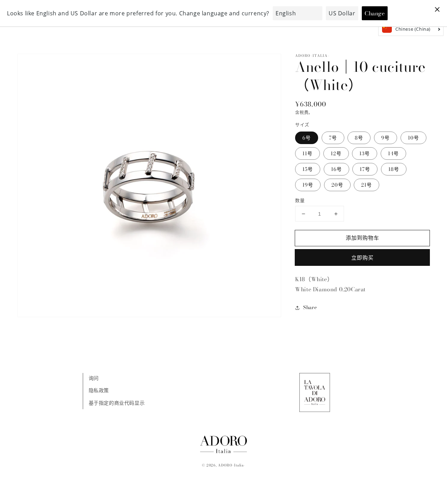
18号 (393, 169)
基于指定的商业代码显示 (117, 403)
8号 (359, 138)
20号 (337, 185)
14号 (393, 153)
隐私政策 (99, 390)
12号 (336, 153)
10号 (413, 138)
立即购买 (362, 258)
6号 (306, 138)
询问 (94, 378)
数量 (300, 200)
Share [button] (310, 307)
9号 (385, 138)
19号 (307, 185)
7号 (333, 138)
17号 (365, 169)
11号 (307, 153)
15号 (307, 169)
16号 (336, 169)
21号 (366, 185)
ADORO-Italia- (231, 465)
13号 (364, 153)
